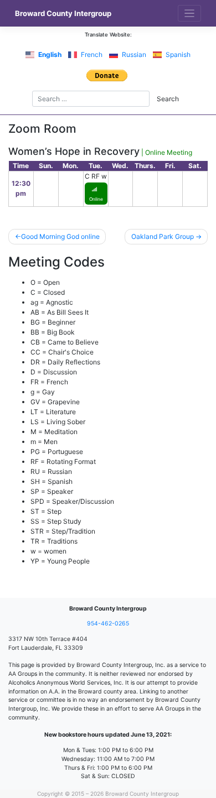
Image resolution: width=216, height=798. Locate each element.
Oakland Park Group (162, 236)
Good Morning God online (60, 236)
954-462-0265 (108, 623)
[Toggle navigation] (190, 13)
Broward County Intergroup (63, 13)
